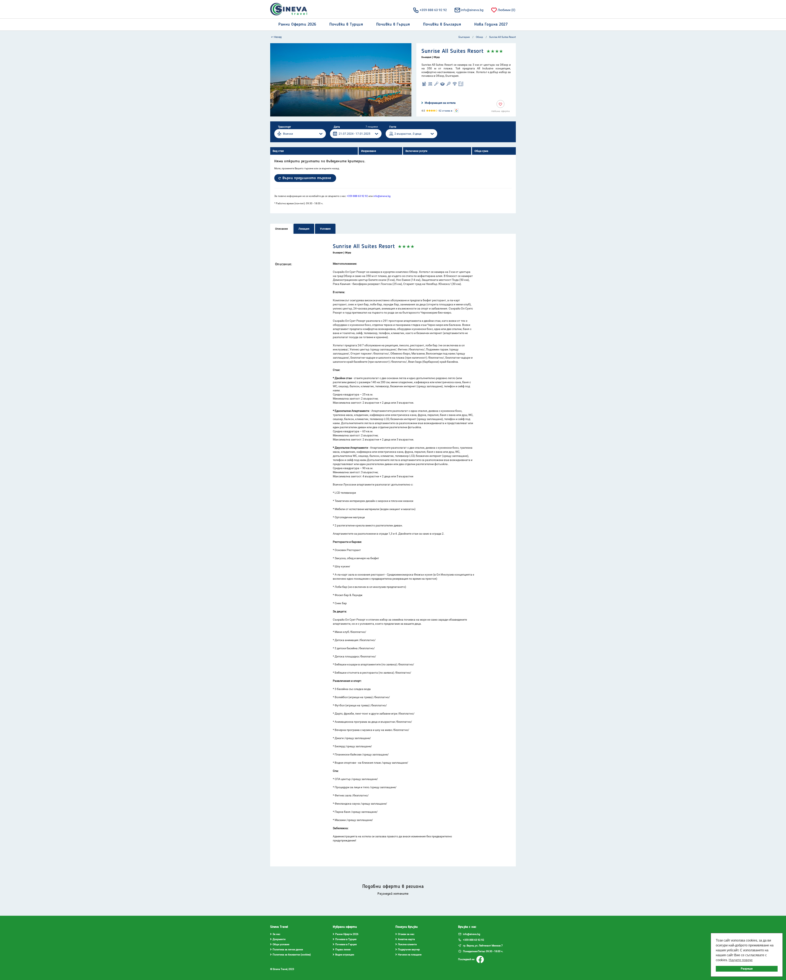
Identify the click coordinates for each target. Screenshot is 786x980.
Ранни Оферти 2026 (346, 934)
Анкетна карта (406, 939)
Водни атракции (344, 954)
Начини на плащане (409, 954)
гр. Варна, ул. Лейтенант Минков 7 (482, 945)
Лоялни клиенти (407, 944)
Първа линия (343, 949)
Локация (303, 228)
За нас (276, 934)
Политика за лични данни (288, 949)
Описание (281, 228)
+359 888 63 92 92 (433, 10)
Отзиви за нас (406, 934)
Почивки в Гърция (346, 944)
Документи (279, 939)
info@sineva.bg (472, 10)
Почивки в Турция (346, 939)
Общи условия (281, 944)
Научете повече (741, 960)
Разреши (747, 968)
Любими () (506, 10)
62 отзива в (445, 110)
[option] (340, 79)
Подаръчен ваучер (409, 949)
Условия (325, 228)
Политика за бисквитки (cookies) (292, 954)
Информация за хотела (440, 102)
